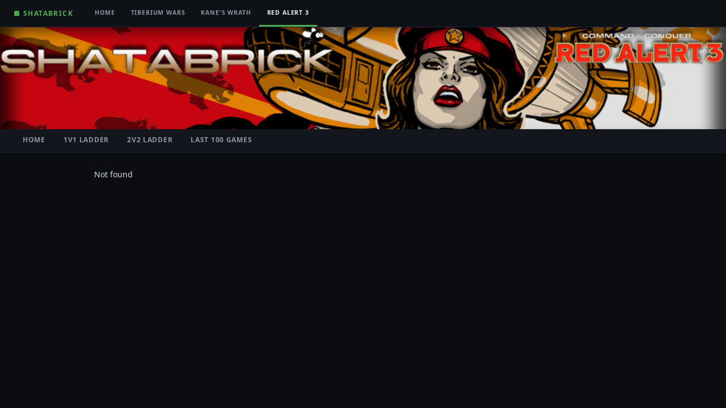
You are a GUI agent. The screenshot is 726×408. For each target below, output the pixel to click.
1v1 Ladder (86, 139)
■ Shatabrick (43, 13)
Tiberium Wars (158, 12)
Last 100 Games (221, 139)
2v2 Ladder (149, 139)
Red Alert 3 (288, 12)
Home (105, 12)
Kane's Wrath (226, 12)
